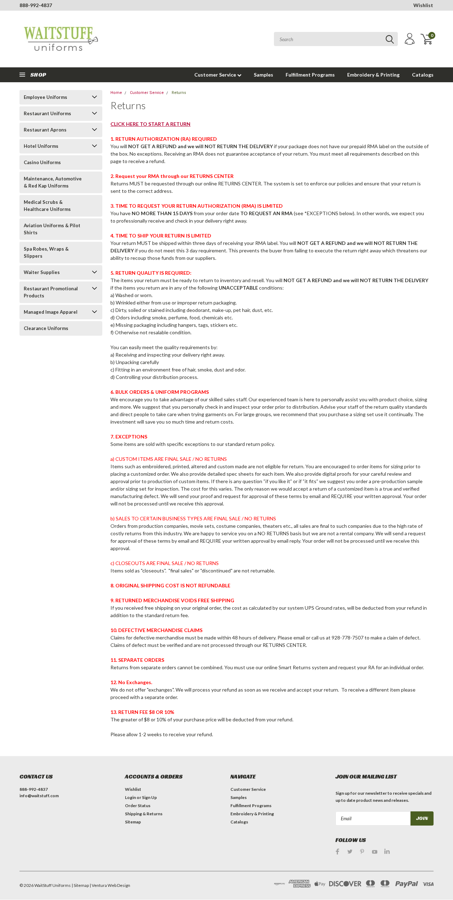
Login (130, 797)
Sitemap (133, 821)
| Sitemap (80, 885)
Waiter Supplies (42, 272)
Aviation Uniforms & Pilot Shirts (52, 229)
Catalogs (423, 75)
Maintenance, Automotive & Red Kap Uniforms (53, 182)
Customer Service (215, 75)
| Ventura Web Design (110, 885)
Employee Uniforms (45, 97)
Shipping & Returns (143, 813)
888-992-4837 (35, 5)
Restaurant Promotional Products (51, 292)
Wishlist (423, 5)
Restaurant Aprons (45, 130)
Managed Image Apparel (51, 312)
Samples (263, 75)
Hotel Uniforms (41, 146)
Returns (179, 92)
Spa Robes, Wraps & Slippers (46, 252)
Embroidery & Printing (373, 75)
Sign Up (149, 797)
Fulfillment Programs (310, 75)
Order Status (137, 805)
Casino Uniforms (42, 162)
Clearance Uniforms (46, 328)
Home (116, 92)
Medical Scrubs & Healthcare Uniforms (47, 205)
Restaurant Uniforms (47, 113)
